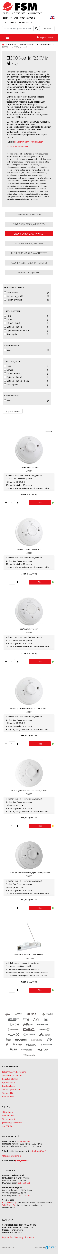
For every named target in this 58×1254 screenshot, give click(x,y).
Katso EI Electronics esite (18, 146)
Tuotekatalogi (27, 18)
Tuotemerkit (9, 22)
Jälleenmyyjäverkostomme (14, 1072)
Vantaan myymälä (14, 296)
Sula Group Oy (8, 1205)
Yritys (6, 13)
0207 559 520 (24, 1183)
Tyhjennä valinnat (13, 411)
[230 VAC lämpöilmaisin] (29, 450)
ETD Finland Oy (9, 1202)
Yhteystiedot (18, 13)
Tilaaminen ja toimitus (12, 1075)
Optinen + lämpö (14, 327)
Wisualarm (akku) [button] (29, 272)
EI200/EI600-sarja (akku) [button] (29, 243)
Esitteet (7, 18)
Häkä (8, 316)
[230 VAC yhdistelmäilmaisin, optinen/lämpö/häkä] (29, 855)
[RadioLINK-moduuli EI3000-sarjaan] (29, 937)
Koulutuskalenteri (10, 1079)
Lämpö (9, 319)
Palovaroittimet (44, 44)
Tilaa (40, 502)
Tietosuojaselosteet (11, 1089)
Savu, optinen (12, 334)
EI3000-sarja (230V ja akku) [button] (29, 233)
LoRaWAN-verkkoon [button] (29, 214)
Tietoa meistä (8, 1119)
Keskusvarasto (13, 292)
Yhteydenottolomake (11, 1156)
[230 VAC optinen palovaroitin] (29, 532)
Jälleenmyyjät (35, 13)
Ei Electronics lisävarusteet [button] (29, 253)
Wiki (16, 18)
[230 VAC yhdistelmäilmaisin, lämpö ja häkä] (29, 773)
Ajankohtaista (8, 1082)
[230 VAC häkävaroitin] (29, 611)
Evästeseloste (8, 1086)
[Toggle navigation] (7, 38)
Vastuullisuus (26, 22)
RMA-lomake (8, 1096)
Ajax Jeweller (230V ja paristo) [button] (29, 262)
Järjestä (48, 431)
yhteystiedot (22, 1160)
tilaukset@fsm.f (39, 1151)
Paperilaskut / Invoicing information (18, 1237)
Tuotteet (12, 44)
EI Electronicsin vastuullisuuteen (28, 141)
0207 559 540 (24, 1195)
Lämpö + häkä (13, 323)
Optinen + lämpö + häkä (17, 330)
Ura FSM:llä (7, 1126)
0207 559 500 (23, 1141)
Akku (8, 350)
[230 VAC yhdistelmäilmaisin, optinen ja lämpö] (29, 691)
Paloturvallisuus (26, 44)
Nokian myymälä (14, 300)
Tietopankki (7, 1093)
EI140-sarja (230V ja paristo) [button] (29, 224)
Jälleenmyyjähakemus (12, 1122)
